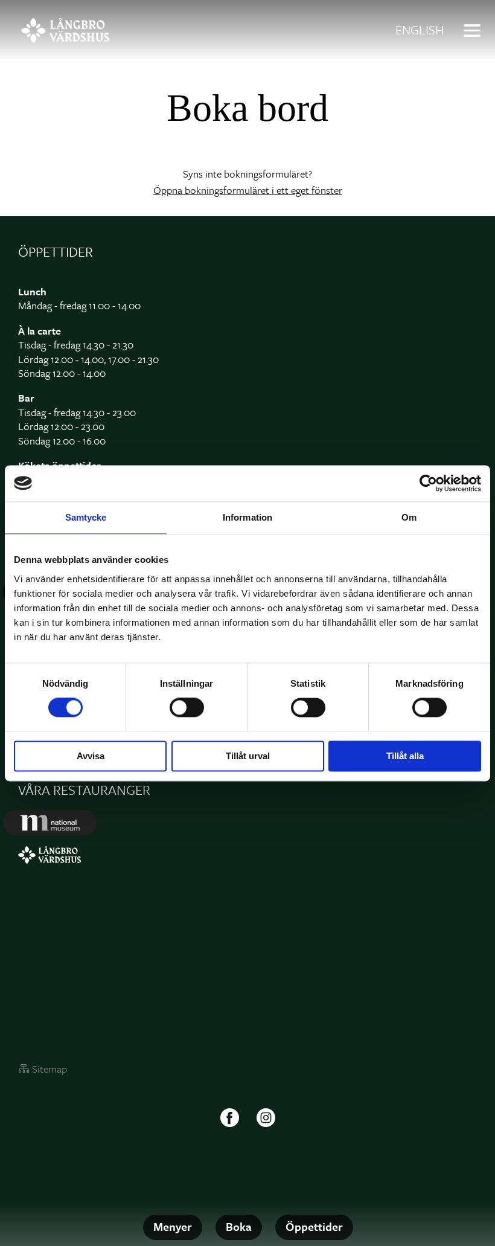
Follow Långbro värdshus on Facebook (229, 1118)
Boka (239, 1226)
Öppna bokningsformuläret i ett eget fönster (247, 189)
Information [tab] (247, 517)
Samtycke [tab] (86, 517)
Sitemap (49, 1068)
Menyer (172, 1226)
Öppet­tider (314, 1226)
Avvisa (90, 756)
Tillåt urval (248, 756)
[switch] (187, 708)
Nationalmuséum (50, 822)
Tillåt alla (405, 756)
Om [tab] (409, 517)
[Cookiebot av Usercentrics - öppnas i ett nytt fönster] (428, 483)
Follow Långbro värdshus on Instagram (266, 1118)
